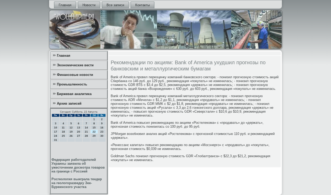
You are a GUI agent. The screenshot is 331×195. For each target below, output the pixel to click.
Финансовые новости (75, 75)
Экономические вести (75, 65)
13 (78, 127)
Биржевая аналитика (74, 94)
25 (63, 135)
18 (63, 131)
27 (78, 135)
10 (55, 127)
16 (101, 127)
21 (86, 131)
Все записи (115, 5)
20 (78, 131)
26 (71, 135)
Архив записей (69, 103)
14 (86, 127)
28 (86, 135)
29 (94, 135)
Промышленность (72, 84)
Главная (65, 5)
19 (71, 131)
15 (94, 127)
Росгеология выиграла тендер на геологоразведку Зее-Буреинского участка (76, 183)
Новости (88, 5)
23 (101, 131)
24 (55, 135)
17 (55, 131)
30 (101, 135)
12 (71, 127)
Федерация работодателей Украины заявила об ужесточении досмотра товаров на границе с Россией (78, 165)
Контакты (142, 5)
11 (63, 127)
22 (94, 131)
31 (55, 140)
